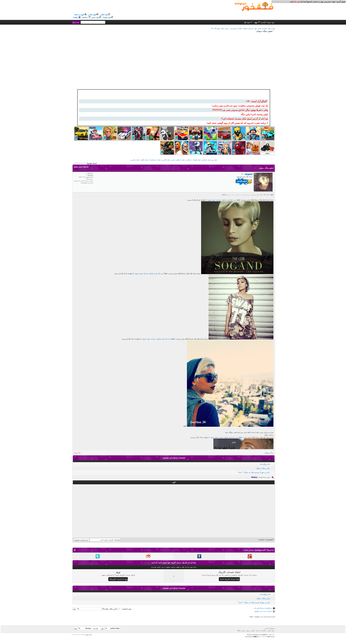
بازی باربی (95, 17)
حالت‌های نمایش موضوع (81, 167)
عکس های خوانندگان (221, 28)
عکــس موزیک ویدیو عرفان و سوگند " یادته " (253, 472)
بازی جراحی (206, 160)
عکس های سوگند (263, 468)
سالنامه (85, 17)
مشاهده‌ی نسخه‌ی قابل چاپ (263, 608)
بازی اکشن (166, 160)
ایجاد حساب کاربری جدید (230, 579)
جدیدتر (262, 539)
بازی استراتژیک (155, 160)
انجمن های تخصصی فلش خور (265, 28)
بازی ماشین (134, 160)
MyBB (255, 636)
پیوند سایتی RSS (243, 630)
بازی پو (214, 160)
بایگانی (252, 630)
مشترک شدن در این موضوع (263, 611)
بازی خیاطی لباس (178, 160)
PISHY (224, 195)
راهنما (75, 17)
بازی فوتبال (107, 17)
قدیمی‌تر (269, 539)
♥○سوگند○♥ (265, 464)
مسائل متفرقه (248, 28)
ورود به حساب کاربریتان (118, 579)
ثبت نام (247, 22)
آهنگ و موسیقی (235, 28)
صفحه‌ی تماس (269, 628)
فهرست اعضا (79, 14)
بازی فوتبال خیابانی (193, 160)
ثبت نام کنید (231, 200)
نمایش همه (248, 550)
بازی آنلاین (104, 14)
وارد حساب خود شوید (215, 200)
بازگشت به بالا (261, 630)
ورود (255, 22)
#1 (272, 195)
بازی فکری (144, 160)
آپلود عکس (92, 14)
